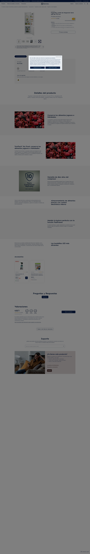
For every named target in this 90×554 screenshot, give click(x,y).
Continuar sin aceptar (59, 56)
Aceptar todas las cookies (53, 67)
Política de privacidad (57, 64)
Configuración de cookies (37, 67)
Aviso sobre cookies (48, 64)
